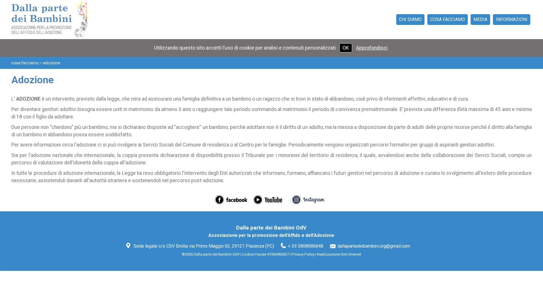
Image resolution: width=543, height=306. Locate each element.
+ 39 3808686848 (305, 246)
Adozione (51, 63)
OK (345, 48)
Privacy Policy (303, 254)
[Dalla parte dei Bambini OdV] (54, 19)
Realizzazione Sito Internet (339, 254)
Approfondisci (371, 48)
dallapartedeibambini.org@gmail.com (373, 246)
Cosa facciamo (25, 63)
